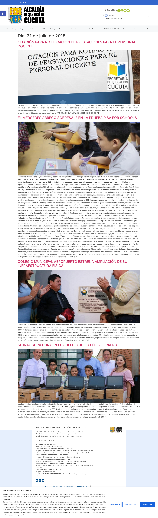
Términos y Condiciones (63, 486)
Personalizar (114, 504)
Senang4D (128, 18)
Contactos (148, 29)
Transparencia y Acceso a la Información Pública (29, 29)
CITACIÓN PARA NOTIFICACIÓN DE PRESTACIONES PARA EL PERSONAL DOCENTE (77, 44)
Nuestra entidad (94, 29)
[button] (3, 13)
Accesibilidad (82, 486)
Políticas (44, 486)
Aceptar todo (147, 504)
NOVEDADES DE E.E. (111, 29)
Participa (53, 29)
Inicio (7, 29)
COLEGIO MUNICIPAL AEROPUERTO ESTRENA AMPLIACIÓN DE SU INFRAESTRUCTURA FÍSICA (72, 263)
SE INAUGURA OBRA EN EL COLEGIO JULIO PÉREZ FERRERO (67, 345)
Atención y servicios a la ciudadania (72, 29)
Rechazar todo (130, 504)
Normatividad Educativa (132, 29)
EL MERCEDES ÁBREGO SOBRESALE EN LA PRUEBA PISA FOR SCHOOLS (77, 118)
